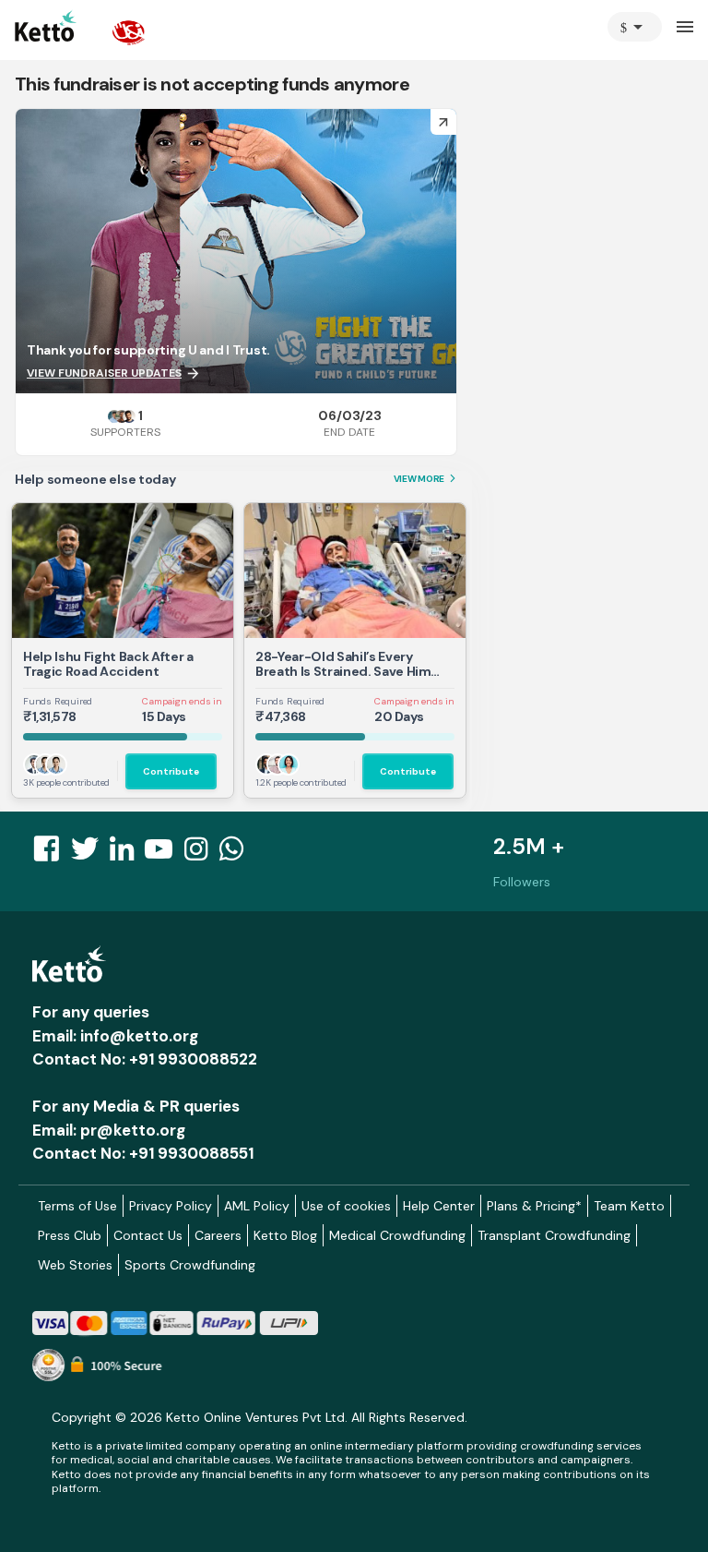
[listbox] (635, 26)
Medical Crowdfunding (397, 1235)
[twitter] (90, 854)
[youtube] (164, 854)
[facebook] (51, 854)
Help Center (439, 1205)
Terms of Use (77, 1205)
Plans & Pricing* (534, 1205)
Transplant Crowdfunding (554, 1235)
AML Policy (256, 1205)
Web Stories (75, 1265)
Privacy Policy (170, 1205)
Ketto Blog (285, 1235)
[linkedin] (127, 854)
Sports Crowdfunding (189, 1265)
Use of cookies (346, 1205)
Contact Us (148, 1235)
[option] (635, 27)
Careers (218, 1235)
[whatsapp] (236, 854)
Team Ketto (629, 1205)
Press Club (69, 1235)
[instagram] (201, 854)
